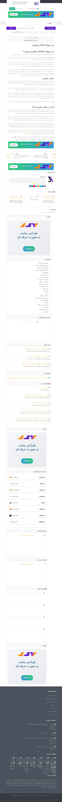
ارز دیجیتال (26, 137)
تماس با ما (53, 714)
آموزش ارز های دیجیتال (43, 263)
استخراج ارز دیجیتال (44, 274)
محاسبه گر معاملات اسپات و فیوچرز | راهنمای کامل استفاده (38, 351)
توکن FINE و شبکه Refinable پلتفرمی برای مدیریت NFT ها (36, 737)
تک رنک (14, 795)
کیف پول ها (46, 307)
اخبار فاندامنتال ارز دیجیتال (43, 268)
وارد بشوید (44, 212)
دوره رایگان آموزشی (51, 701)
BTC (47, 137)
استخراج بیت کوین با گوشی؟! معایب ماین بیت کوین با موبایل (37, 397)
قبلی (45, 153)
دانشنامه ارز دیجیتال (44, 295)
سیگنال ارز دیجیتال (44, 300)
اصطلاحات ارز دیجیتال (43, 281)
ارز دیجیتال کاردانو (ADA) (43, 746)
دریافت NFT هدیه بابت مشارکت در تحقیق (25, 28)
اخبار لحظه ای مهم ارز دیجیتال (42, 270)
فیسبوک (39, 139)
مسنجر (22, 139)
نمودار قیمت (45, 311)
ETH (39, 137)
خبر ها (47, 293)
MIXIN (35, 137)
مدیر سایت (43, 176)
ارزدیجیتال (20, 137)
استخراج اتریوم (45, 272)
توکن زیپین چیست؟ (34, 199)
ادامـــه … (53, 788)
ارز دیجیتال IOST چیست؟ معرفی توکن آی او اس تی (37, 724)
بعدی (17, 153)
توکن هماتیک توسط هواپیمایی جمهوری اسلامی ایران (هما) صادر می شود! (40, 157)
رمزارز (52, 139)
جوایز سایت (45, 291)
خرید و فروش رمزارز (51, 695)
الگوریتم (14, 137)
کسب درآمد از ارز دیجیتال (43, 304)
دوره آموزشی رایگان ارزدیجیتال (42, 298)
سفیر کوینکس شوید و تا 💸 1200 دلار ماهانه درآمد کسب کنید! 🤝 (37, 366)
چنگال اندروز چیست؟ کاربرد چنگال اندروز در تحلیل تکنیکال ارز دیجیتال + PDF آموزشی (33, 420)
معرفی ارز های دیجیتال (48, 47)
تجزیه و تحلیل (45, 288)
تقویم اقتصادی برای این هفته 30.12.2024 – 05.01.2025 (39, 358)
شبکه (44, 139)
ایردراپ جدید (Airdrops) (43, 284)
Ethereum (30, 113)
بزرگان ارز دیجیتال (44, 286)
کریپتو (27, 139)
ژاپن (48, 139)
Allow (12, 8)
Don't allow (19, 8)
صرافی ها (46, 302)
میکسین (17, 139)
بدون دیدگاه (41, 47)
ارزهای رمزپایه (27, 130)
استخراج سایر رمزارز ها (43, 279)
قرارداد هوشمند (33, 139)
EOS (43, 137)
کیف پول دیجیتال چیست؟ (45, 389)
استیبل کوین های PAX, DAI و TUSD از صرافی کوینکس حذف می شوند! (21, 157)
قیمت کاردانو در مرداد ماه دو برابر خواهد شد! (41, 405)
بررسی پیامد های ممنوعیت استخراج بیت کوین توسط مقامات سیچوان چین (35, 412)
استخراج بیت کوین (44, 277)
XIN (31, 137)
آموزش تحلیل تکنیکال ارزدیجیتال (41, 265)
